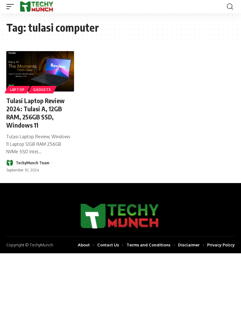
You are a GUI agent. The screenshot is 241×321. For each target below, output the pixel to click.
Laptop (17, 90)
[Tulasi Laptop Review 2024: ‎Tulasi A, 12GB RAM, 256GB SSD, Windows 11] (40, 71)
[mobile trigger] (11, 6)
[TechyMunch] (37, 6)
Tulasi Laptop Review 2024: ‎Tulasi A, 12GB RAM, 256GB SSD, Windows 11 (35, 113)
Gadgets (42, 90)
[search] (230, 6)
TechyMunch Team (32, 162)
